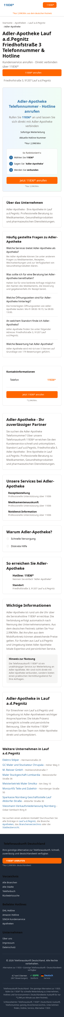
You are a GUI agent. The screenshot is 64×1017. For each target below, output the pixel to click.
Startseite (7, 22)
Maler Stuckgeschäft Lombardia (21, 775)
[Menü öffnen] (60, 5)
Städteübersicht (10, 827)
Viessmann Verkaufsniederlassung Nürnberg (29, 806)
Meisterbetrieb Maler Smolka (19, 783)
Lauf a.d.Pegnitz (37, 22)
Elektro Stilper (10, 760)
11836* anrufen (33, 72)
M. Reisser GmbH (12, 770)
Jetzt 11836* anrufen (33, 180)
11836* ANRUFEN (15, 860)
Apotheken (20, 22)
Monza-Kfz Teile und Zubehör (19, 788)
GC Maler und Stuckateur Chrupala (22, 765)
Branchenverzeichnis (30, 824)
